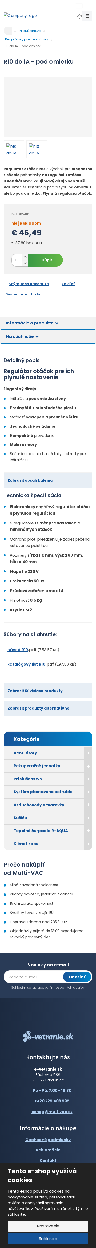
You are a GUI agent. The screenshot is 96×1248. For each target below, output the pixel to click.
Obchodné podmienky (48, 1139)
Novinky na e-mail (48, 965)
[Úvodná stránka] (20, 15)
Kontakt (48, 1160)
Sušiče (20, 817)
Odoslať (77, 977)
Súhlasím (48, 1239)
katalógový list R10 (26, 664)
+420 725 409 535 (52, 1101)
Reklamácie (48, 1150)
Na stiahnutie (20, 336)
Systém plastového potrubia (43, 792)
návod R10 (17, 650)
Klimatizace (26, 843)
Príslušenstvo (28, 779)
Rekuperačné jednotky (37, 766)
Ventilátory (25, 753)
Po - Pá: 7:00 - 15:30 (52, 1090)
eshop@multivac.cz (52, 1111)
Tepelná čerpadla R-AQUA (41, 831)
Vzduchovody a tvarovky (39, 805)
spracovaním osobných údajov (58, 987)
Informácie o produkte (30, 323)
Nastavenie (48, 1226)
